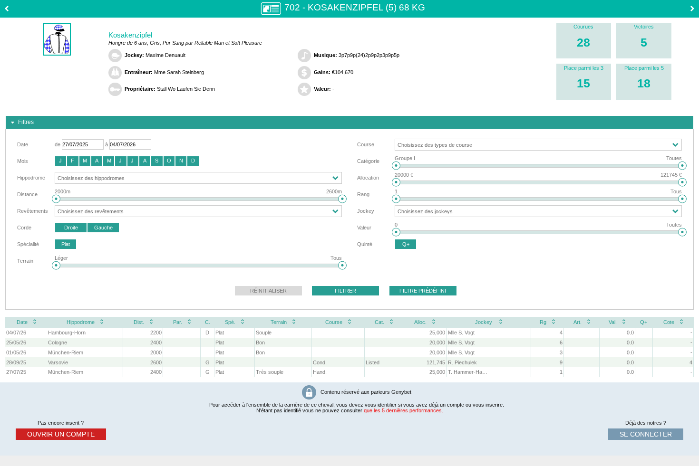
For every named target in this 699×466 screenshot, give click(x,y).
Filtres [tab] (26, 122)
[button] (61, 161)
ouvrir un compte (61, 434)
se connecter (646, 434)
